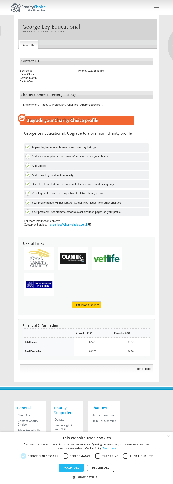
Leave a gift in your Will (64, 427)
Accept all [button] (71, 467)
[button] (86, 477)
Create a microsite (104, 415)
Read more (109, 448)
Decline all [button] (100, 467)
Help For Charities (104, 420)
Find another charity (86, 304)
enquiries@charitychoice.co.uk (69, 224)
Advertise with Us (29, 430)
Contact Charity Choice (28, 422)
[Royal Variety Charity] (39, 258)
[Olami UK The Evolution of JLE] (73, 258)
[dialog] (86, 458)
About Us (24, 415)
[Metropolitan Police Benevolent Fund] (39, 284)
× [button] (168, 436)
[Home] (30, 7)
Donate (59, 419)
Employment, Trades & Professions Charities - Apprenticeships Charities (64, 104)
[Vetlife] (107, 258)
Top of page (144, 368)
